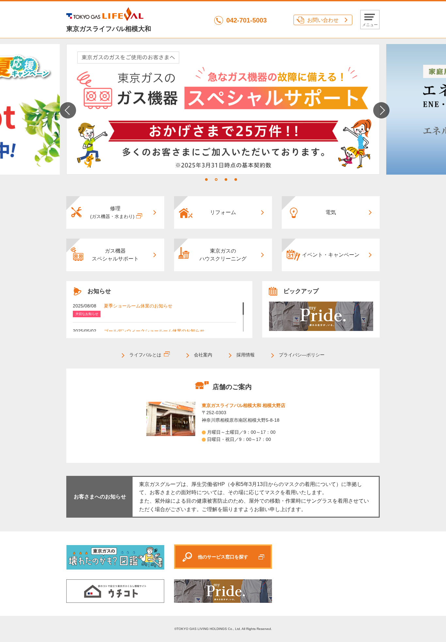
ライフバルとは (145, 354)
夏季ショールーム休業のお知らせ (138, 305)
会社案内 (203, 354)
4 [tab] (235, 179)
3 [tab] (226, 179)
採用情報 (245, 354)
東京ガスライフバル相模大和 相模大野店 (243, 405)
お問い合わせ (323, 20)
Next (381, 110)
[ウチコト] (115, 591)
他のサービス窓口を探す (223, 556)
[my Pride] (321, 316)
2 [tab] (216, 179)
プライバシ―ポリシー (302, 354)
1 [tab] (206, 179)
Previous (68, 110)
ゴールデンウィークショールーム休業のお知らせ (154, 331)
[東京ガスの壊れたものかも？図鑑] (115, 557)
